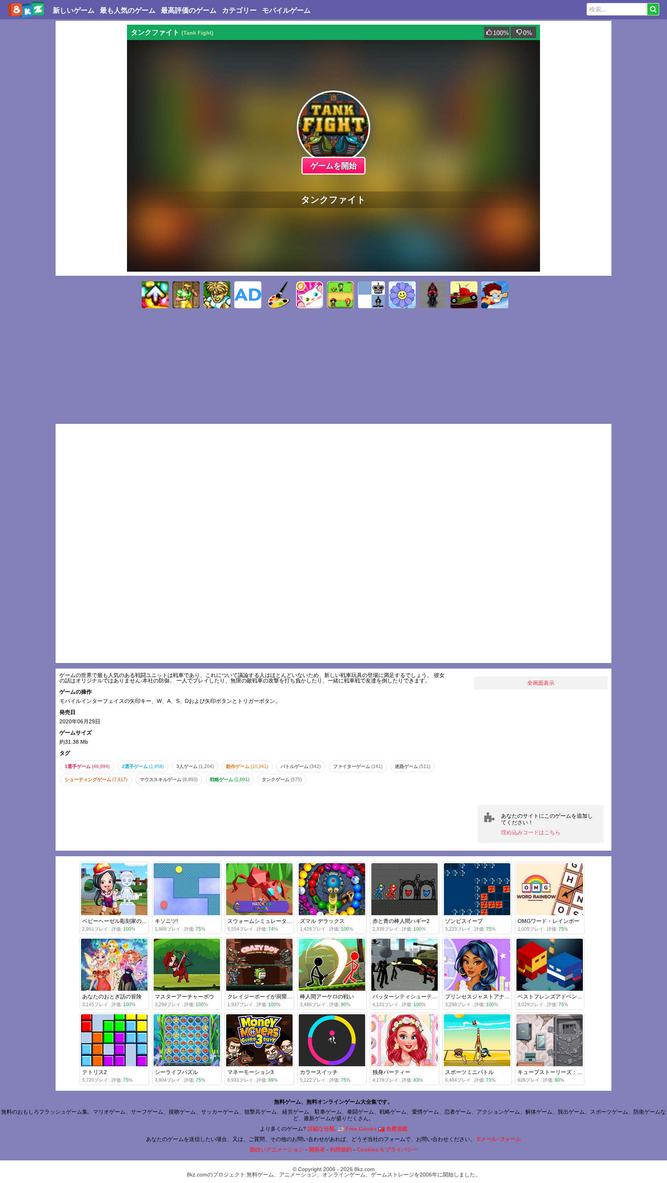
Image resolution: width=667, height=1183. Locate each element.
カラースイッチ (319, 1072)
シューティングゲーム (96, 779)
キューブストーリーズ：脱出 (553, 1072)
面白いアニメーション (277, 1149)
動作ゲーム (247, 766)
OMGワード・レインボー (548, 921)
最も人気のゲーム (128, 10)
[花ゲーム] (402, 294)
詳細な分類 (321, 1129)
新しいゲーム (74, 10)
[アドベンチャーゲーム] (247, 294)
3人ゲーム (195, 766)
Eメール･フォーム (499, 1139)
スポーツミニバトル (469, 1072)
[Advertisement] (90, 140)
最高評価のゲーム (189, 10)
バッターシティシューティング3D (413, 996)
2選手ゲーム (143, 766)
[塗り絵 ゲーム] (278, 294)
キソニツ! (166, 921)
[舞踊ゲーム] (155, 294)
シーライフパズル (176, 1072)
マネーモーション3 (250, 1072)
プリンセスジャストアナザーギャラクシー (496, 996)
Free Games (360, 1129)
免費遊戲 (396, 1129)
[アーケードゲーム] (186, 294)
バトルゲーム (301, 766)
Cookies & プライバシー (387, 1149)
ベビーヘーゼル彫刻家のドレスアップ (128, 921)
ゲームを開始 (333, 165)
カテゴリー (239, 10)
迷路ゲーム (412, 766)
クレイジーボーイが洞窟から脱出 (267, 996)
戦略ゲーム (229, 779)
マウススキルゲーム (169, 779)
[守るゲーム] (340, 294)
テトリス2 (94, 1072)
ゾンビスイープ (464, 921)
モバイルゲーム (286, 10)
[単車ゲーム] (433, 294)
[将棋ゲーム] (371, 294)
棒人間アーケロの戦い (327, 996)
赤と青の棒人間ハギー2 (401, 921)
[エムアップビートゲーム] (216, 294)
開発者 (317, 1149)
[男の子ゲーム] (494, 294)
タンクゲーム (282, 779)
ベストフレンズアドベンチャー (555, 996)
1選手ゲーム (87, 766)
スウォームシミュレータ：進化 (265, 921)
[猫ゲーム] (309, 294)
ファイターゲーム (358, 766)
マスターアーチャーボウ (184, 996)
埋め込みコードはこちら (530, 832)
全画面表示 (540, 683)
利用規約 (341, 1149)
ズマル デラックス (322, 921)
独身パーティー (391, 1072)
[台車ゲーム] (463, 294)
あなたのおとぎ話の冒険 (112, 996)
